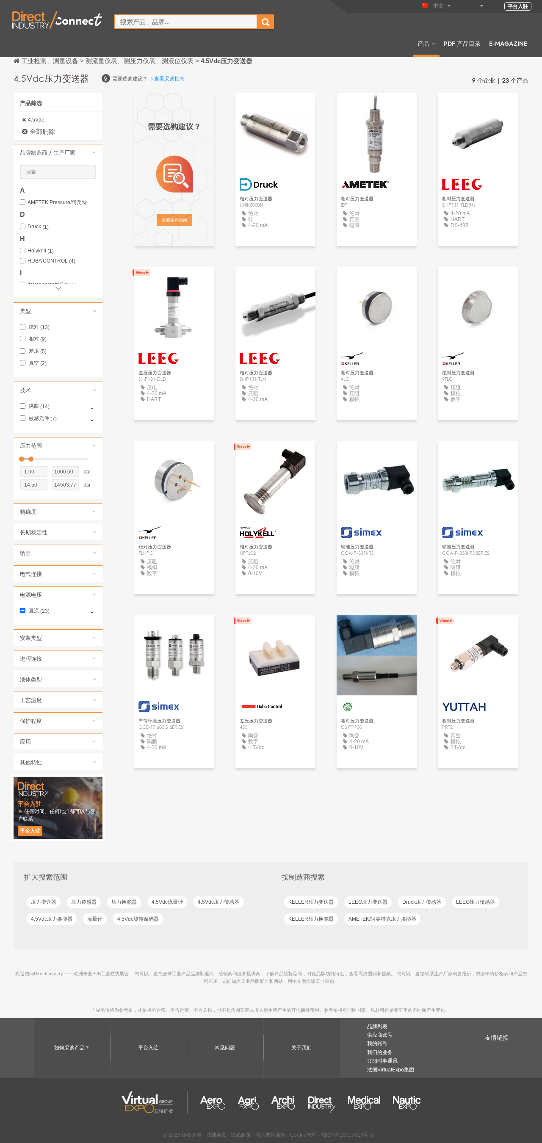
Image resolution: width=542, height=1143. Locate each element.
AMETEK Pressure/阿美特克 (62, 202)
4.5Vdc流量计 (167, 902)
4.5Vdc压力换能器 (51, 919)
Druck (38, 227)
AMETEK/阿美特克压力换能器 (382, 919)
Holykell (41, 251)
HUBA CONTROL (51, 261)
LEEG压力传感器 (475, 902)
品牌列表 (377, 1027)
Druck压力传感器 (421, 902)
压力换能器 (124, 902)
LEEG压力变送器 (367, 902)
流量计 (94, 919)
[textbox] (185, 21)
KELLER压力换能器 (311, 919)
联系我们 (275, 629)
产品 (423, 43)
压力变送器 (43, 902)
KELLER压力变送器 (311, 902)
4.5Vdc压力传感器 (218, 902)
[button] (58, 152)
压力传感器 (84, 902)
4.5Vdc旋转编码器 (138, 919)
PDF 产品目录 (462, 43)
